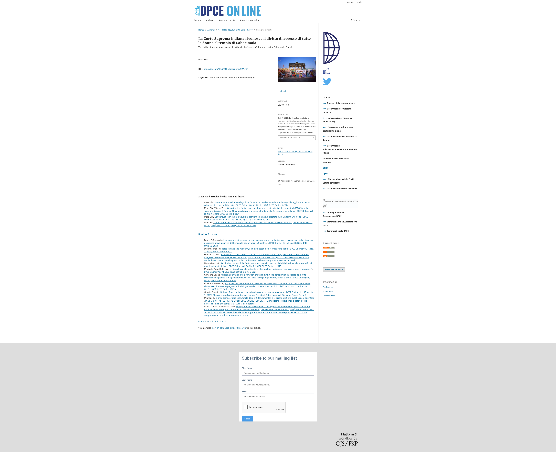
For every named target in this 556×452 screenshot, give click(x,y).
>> (224, 321)
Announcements (227, 20)
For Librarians (329, 295)
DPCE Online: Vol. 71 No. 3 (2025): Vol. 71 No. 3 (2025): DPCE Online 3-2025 (256, 218)
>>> (324, 103)
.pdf (284, 91)
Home (201, 29)
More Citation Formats (290, 137)
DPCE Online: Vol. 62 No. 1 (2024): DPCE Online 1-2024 (262, 205)
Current (198, 20)
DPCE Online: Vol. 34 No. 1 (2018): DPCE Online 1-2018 (255, 266)
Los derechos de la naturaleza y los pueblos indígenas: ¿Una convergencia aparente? (270, 269)
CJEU (325, 173)
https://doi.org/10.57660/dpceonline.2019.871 (226, 69)
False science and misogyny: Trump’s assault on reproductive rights (255, 248)
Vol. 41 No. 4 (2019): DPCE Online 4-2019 (235, 29)
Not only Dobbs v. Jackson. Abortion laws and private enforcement (252, 292)
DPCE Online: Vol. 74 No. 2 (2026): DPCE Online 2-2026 (230, 271)
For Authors (328, 291)
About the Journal (248, 20)
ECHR (325, 167)
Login (359, 2)
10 (220, 321)
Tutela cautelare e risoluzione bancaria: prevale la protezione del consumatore (253, 222)
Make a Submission (334, 269)
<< (199, 321)
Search (356, 20)
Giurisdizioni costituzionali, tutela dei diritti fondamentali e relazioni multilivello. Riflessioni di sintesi (264, 298)
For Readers (328, 287)
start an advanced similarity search (229, 327)
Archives (210, 20)
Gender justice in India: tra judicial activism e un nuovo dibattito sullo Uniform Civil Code (258, 216)
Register (350, 2)
